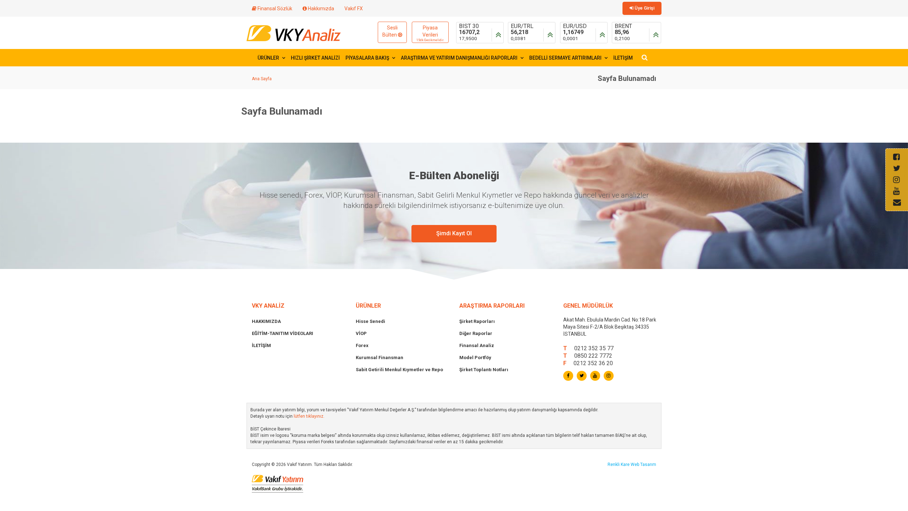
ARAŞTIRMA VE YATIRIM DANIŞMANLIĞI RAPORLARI (460, 58)
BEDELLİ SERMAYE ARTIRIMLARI (566, 58)
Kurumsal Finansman (379, 357)
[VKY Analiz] (294, 32)
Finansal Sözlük (274, 8)
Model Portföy (475, 357)
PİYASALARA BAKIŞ (367, 58)
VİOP (361, 333)
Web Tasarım (643, 464)
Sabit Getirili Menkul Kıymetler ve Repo (399, 369)
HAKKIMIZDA (266, 321)
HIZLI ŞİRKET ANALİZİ (315, 58)
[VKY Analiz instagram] (609, 376)
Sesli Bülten (390, 31)
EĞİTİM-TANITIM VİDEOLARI (282, 333)
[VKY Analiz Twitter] (582, 376)
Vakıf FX (353, 8)
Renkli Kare (619, 464)
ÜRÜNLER (269, 58)
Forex (362, 345)
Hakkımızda (320, 8)
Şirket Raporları (477, 321)
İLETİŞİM (623, 58)
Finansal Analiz (476, 345)
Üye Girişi (643, 8)
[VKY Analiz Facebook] (568, 376)
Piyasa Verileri (430, 33)
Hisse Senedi (370, 321)
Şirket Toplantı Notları (483, 369)
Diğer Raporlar (475, 333)
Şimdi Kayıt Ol (454, 233)
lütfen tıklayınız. (309, 416)
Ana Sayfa (262, 78)
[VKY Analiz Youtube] (595, 376)
